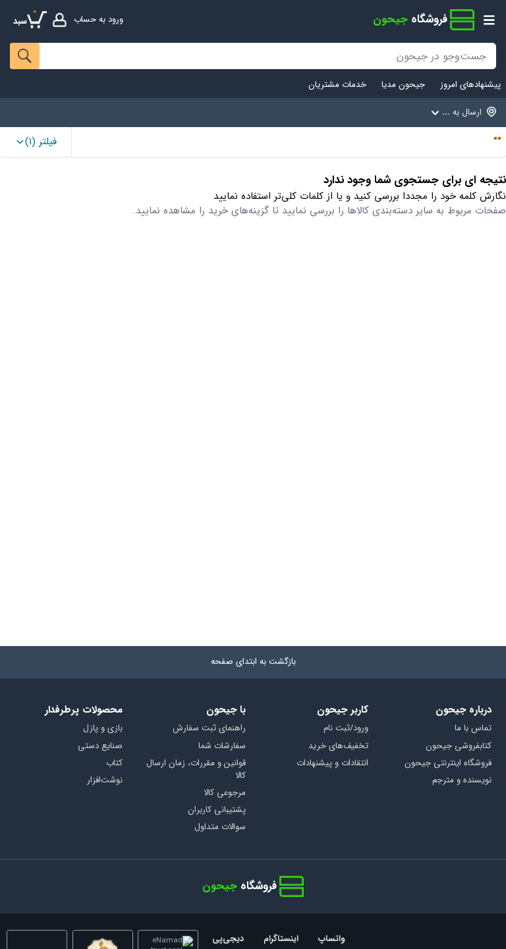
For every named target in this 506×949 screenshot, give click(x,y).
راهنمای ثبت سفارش (209, 728)
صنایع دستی (100, 746)
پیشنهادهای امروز (470, 85)
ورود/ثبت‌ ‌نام (345, 728)
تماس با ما (473, 728)
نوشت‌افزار (105, 780)
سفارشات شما (222, 746)
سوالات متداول (220, 827)
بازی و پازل (103, 728)
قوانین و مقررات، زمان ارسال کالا (196, 769)
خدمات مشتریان (337, 85)
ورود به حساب (98, 19)
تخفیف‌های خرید (338, 746)
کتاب (114, 763)
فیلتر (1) (41, 141)
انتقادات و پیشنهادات (332, 763)
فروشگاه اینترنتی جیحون (448, 763)
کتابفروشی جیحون (459, 746)
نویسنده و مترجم (462, 780)
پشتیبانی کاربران (217, 810)
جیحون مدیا (403, 85)
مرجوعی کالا (225, 793)
